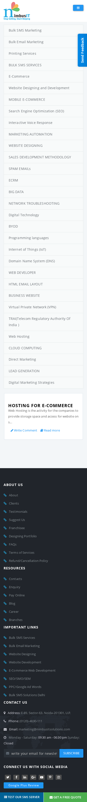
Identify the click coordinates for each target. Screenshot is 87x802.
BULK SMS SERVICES (25, 65)
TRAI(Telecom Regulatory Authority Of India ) (40, 321)
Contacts (15, 579)
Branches (15, 620)
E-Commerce (19, 76)
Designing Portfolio (23, 536)
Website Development (25, 662)
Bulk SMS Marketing (25, 30)
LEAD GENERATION (24, 371)
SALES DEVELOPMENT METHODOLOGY (40, 157)
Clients (14, 503)
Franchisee (17, 528)
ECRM (13, 180)
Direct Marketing (22, 359)
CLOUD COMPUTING (25, 348)
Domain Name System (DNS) (32, 261)
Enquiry (14, 587)
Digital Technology (24, 215)
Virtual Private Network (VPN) (32, 307)
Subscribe (71, 753)
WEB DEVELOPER (22, 272)
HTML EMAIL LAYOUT (26, 284)
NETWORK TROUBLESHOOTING (34, 203)
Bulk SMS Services (22, 637)
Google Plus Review (23, 785)
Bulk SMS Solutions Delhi (27, 695)
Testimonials (18, 511)
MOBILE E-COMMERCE (27, 99)
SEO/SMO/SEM (20, 678)
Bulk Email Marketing (26, 42)
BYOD (13, 226)
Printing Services (22, 53)
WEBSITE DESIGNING (26, 145)
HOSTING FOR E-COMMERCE (40, 405)
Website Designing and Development (39, 88)
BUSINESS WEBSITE (24, 295)
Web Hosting (19, 336)
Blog (12, 603)
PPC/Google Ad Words (25, 687)
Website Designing (22, 654)
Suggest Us (17, 520)
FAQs (12, 544)
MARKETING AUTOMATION (30, 134)
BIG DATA (16, 191)
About (13, 495)
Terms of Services (21, 552)
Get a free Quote (67, 797)
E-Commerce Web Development (32, 670)
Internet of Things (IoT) (27, 249)
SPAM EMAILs (20, 168)
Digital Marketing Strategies (31, 382)
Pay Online (17, 595)
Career (14, 611)
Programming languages (29, 238)
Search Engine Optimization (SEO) (36, 111)
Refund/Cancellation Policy (28, 561)
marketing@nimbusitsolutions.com (44, 729)
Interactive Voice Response (31, 122)
